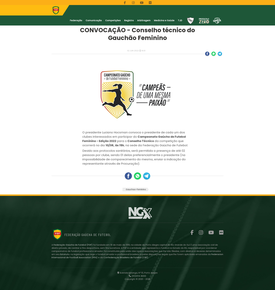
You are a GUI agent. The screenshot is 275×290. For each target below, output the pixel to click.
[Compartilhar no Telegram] (220, 54)
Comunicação (94, 20)
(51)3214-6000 (138, 276)
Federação (76, 20)
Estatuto (64, 254)
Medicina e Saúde (164, 20)
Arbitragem (144, 20)
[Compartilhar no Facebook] (207, 54)
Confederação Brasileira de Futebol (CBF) (126, 257)
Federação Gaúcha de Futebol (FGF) (73, 244)
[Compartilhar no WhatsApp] (213, 54)
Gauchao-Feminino (136, 189)
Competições (113, 20)
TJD (180, 20)
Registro (129, 20)
